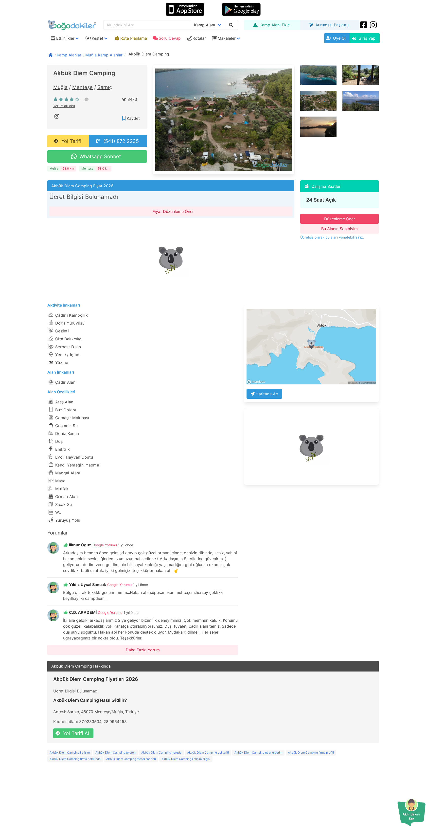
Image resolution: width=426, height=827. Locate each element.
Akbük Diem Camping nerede (161, 752)
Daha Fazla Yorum (143, 649)
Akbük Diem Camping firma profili (311, 752)
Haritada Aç (267, 393)
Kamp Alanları (69, 54)
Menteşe (82, 87)
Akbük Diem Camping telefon (115, 752)
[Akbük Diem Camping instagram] (57, 116)
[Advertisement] (170, 258)
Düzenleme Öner (339, 218)
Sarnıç (104, 87)
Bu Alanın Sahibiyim (339, 228)
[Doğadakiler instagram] (374, 25)
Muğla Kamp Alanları (104, 54)
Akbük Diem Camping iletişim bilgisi (185, 759)
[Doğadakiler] (51, 54)
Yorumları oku (64, 106)
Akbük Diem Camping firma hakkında (75, 759)
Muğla (60, 87)
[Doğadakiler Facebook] (364, 25)
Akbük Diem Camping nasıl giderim (258, 752)
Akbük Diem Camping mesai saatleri (131, 759)
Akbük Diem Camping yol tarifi (208, 752)
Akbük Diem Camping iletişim (70, 752)
